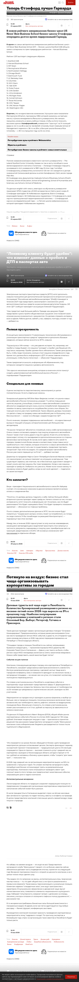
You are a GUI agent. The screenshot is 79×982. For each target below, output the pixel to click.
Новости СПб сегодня (26, 553)
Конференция (18, 944)
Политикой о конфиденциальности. (50, 979)
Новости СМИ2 (13, 241)
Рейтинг (14, 226)
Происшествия (50, 551)
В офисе (29, 226)
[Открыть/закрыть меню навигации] (59, 2)
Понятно (71, 977)
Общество (39, 551)
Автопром (29, 551)
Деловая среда (45, 939)
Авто (22, 551)
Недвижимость (59, 942)
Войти (70, 3)
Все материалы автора (34, 26)
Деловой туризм (25, 939)
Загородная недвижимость (42, 942)
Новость (15, 551)
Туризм (35, 939)
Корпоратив (56, 939)
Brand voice (29, 944)
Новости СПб (11, 553)
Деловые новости (63, 551)
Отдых (29, 942)
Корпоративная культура (15, 942)
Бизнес (22, 226)
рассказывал (12, 533)
